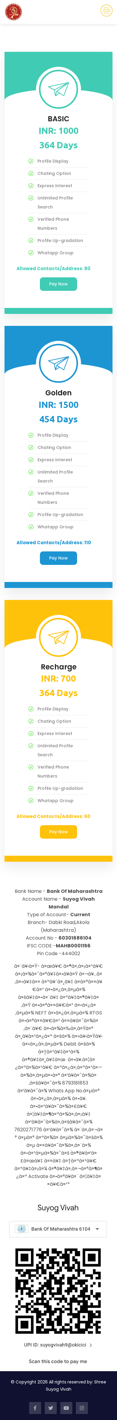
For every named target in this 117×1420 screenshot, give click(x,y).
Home (30, 30)
